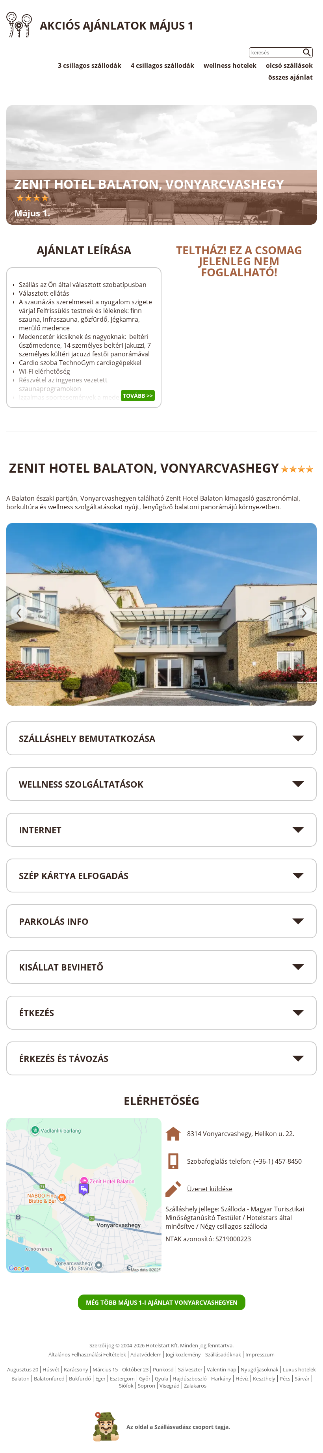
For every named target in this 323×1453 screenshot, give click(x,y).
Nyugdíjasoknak (259, 1369)
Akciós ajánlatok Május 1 (117, 25)
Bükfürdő (80, 1378)
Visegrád (170, 1385)
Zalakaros (195, 1385)
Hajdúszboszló (190, 1378)
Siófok (126, 1385)
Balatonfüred (49, 1378)
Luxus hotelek (299, 1369)
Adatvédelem (146, 1354)
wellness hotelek (230, 65)
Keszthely (264, 1378)
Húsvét (51, 1369)
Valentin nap (221, 1369)
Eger (100, 1378)
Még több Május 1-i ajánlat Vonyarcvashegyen (162, 1302)
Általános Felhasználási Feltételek (87, 1354)
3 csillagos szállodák (89, 65)
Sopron (146, 1385)
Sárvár (302, 1378)
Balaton (20, 1378)
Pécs (285, 1378)
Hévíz (242, 1378)
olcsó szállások (289, 65)
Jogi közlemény (183, 1354)
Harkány (221, 1378)
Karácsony (76, 1369)
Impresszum (260, 1354)
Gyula (161, 1378)
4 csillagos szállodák (162, 65)
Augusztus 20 (22, 1369)
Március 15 (105, 1369)
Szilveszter (190, 1369)
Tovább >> (138, 395)
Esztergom (122, 1378)
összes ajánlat (290, 77)
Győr (144, 1378)
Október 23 (135, 1369)
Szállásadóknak (223, 1354)
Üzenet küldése (209, 1189)
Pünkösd (163, 1369)
